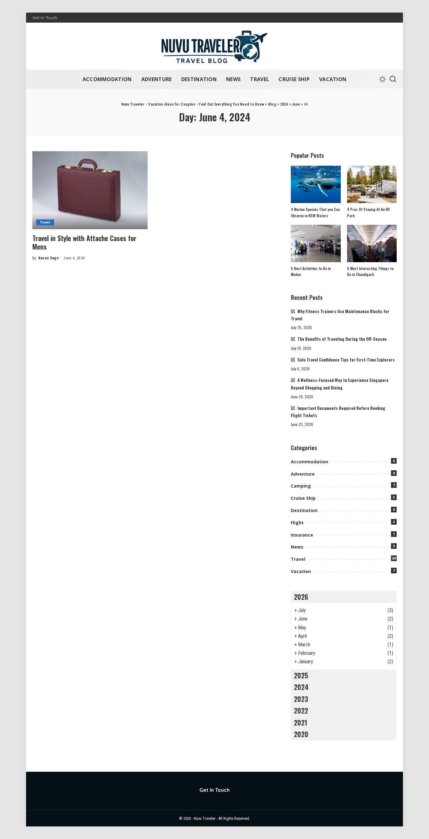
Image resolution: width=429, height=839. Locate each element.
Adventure (303, 474)
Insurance (302, 535)
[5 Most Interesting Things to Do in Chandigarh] (372, 243)
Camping (301, 486)
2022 (301, 710)
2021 (300, 722)
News (297, 547)
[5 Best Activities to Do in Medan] (315, 243)
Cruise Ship (303, 498)
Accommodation (309, 462)
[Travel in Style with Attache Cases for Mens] (90, 190)
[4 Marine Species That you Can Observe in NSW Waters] (315, 184)
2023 (301, 699)
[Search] (393, 79)
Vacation (301, 571)
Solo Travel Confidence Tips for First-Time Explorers (346, 359)
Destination (304, 510)
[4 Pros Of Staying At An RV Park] (372, 184)
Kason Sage (48, 258)
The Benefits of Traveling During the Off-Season (342, 339)
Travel (45, 222)
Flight (297, 523)
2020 (301, 734)
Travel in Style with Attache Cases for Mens (84, 242)
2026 (301, 597)
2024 (301, 687)
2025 (301, 675)
